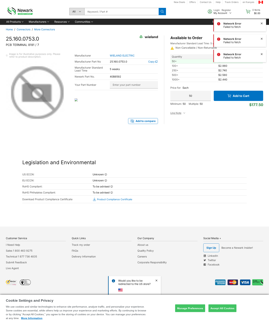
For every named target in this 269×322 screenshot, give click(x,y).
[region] (134, 308)
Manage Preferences (190, 308)
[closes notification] (261, 8)
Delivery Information (84, 256)
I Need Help (13, 244)
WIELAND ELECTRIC (122, 55)
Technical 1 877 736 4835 (21, 256)
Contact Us (205, 2)
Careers (142, 256)
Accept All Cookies (222, 308)
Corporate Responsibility (152, 262)
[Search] (162, 11)
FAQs (75, 250)
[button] (14, 22)
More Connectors (44, 29)
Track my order (81, 244)
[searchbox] (121, 11)
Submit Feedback (16, 262)
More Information (31, 318)
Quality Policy (145, 250)
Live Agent (12, 268)
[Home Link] (20, 11)
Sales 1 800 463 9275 (19, 250)
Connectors (23, 29)
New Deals (179, 2)
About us (142, 244)
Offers (192, 2)
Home (9, 29)
